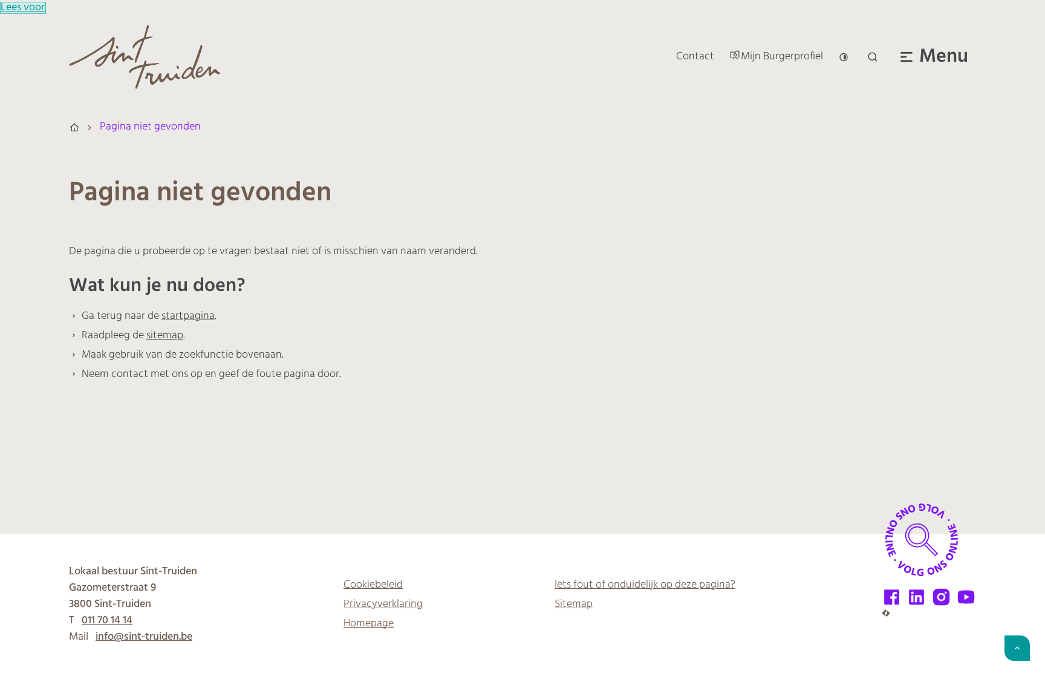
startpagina (188, 316)
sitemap (164, 335)
